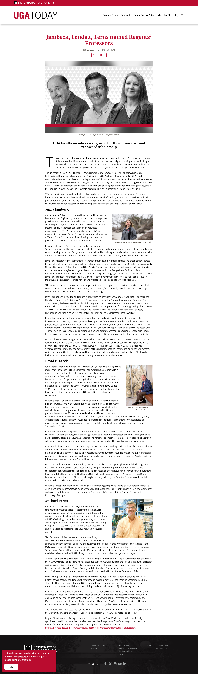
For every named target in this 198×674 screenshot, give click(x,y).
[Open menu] (182, 15)
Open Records (124, 645)
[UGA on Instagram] (115, 664)
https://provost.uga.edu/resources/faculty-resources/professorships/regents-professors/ (90, 627)
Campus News (99, 55)
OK (11, 667)
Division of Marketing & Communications (128, 650)
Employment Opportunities (158, 645)
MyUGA (122, 654)
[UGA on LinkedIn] (125, 664)
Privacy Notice (15, 656)
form (29, 660)
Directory (93, 649)
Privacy (150, 652)
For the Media (95, 652)
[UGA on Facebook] (105, 664)
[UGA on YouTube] (120, 664)
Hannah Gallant (108, 50)
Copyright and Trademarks (157, 649)
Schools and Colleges (98, 645)
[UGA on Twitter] (110, 664)
